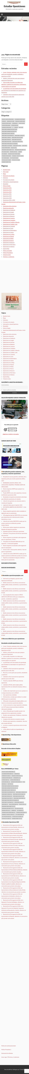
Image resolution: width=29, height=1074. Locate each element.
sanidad (20, 151)
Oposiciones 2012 (7, 190)
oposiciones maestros (6, 141)
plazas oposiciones (6, 147)
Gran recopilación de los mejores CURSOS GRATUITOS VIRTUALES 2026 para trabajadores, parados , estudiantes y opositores (13, 597)
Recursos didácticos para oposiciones (13, 638)
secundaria (4, 153)
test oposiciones (5, 157)
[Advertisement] (14, 36)
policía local (14, 147)
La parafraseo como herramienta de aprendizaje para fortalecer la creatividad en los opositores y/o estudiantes (13, 90)
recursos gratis (5, 151)
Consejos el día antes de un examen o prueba (13, 719)
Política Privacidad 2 (8, 252)
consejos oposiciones (6, 123)
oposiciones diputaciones (17, 137)
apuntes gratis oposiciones (8, 119)
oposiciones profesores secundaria (9, 143)
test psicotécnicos (14, 157)
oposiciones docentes (16, 139)
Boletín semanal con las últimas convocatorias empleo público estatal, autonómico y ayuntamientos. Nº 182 (14, 621)
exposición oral (14, 125)
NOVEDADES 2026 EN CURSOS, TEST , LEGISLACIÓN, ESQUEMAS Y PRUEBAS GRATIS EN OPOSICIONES (13, 485)
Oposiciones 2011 (7, 188)
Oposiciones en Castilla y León (10, 224)
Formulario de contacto (8, 179)
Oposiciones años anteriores (9, 206)
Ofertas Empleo (6, 186)
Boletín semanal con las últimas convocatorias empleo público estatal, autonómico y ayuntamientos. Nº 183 (14, 615)
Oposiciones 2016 (7, 198)
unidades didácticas (6, 162)
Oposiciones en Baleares (9, 216)
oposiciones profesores (17, 141)
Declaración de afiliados (8, 175)
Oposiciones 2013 (7, 192)
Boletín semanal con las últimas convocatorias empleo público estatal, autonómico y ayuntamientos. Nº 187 (14, 584)
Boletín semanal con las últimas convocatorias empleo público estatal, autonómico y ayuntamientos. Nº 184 (14, 609)
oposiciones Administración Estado (9, 129)
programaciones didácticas (8, 149)
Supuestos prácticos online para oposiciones (13, 531)
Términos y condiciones (8, 256)
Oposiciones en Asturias (8, 214)
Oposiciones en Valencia (8, 246)
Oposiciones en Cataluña (9, 226)
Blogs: (4, 173)
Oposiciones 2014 (7, 194)
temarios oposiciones (6, 155)
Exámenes (5, 177)
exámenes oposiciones (6, 127)
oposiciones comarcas (19, 135)
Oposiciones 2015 (7, 196)
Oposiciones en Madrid (8, 236)
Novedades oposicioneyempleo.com (13, 575)
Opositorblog (6, 248)
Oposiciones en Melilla (8, 238)
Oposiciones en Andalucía (9, 210)
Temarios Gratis (7, 254)
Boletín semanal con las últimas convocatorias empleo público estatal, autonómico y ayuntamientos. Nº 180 (14, 633)
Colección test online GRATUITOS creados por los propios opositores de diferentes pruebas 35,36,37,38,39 (13, 523)
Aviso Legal (5, 171)
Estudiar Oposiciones (14, 6)
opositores (24, 145)
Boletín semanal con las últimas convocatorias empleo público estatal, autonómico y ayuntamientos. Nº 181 (14, 627)
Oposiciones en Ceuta (8, 228)
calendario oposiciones (20, 119)
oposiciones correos (6, 137)
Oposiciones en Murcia (8, 240)
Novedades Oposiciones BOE (11, 822)
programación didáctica (20, 149)
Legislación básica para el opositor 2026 (12, 505)
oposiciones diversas (6, 139)
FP (12, 127)
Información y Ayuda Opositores (10, 182)
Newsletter (5, 184)
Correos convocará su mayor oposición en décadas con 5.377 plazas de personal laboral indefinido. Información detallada (14, 707)
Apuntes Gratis (6, 169)
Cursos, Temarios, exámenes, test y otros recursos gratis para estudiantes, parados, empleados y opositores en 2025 (14, 74)
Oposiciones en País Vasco (9, 244)
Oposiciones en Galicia (8, 232)
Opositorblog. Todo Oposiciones (12, 735)
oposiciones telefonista (7, 145)
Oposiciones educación (8, 208)
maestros (21, 127)
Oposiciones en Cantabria (9, 220)
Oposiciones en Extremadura (10, 230)
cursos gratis (22, 123)
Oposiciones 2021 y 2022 (9, 200)
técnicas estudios (16, 160)
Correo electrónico (5, 385)
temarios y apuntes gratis (17, 155)
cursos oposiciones (6, 125)
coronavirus (15, 123)
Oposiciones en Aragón (8, 212)
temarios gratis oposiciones (14, 153)
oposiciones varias (17, 145)
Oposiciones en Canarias (9, 218)
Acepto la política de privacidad (9, 390)
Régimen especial (13, 151)
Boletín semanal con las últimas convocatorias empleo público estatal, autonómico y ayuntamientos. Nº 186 (14, 590)
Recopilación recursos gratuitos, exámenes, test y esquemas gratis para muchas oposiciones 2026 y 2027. (13, 478)
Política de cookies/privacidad (8, 1046)
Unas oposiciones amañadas (10, 695)
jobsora (16, 127)
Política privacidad (7, 250)
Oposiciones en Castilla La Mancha (11, 222)
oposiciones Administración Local (9, 131)
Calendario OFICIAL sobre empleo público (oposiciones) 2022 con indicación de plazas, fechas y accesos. (14, 687)
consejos (4, 121)
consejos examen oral (20, 121)
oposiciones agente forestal (8, 133)
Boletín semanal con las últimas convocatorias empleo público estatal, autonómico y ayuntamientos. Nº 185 (14, 603)
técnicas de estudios (6, 160)
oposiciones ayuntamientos (8, 135)
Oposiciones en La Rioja (8, 234)
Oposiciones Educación (9, 744)
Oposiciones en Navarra (8, 242)
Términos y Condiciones (13, 1057)
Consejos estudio (10, 121)
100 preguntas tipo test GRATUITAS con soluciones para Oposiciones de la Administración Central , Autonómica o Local (14, 517)
